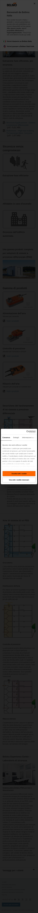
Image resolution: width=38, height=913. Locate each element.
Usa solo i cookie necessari (19, 480)
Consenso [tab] (6, 437)
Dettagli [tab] (16, 437)
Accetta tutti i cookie (19, 473)
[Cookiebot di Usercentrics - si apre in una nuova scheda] (27, 431)
